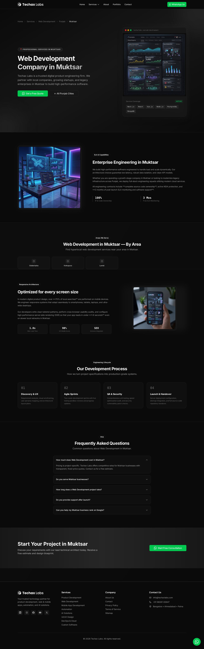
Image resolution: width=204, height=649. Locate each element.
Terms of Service (113, 609)
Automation (66, 609)
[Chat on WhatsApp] (197, 642)
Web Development (46, 21)
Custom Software (69, 625)
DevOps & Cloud (68, 621)
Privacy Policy (111, 605)
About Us (109, 597)
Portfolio (117, 4)
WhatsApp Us (178, 4)
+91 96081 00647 (161, 602)
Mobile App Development (73, 605)
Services (93, 4)
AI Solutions (66, 613)
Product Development (71, 597)
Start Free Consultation (170, 548)
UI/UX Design (67, 617)
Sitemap (109, 613)
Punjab (62, 21)
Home (82, 4)
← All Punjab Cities (64, 93)
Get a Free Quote (34, 93)
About (106, 4)
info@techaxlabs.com (163, 597)
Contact (128, 4)
